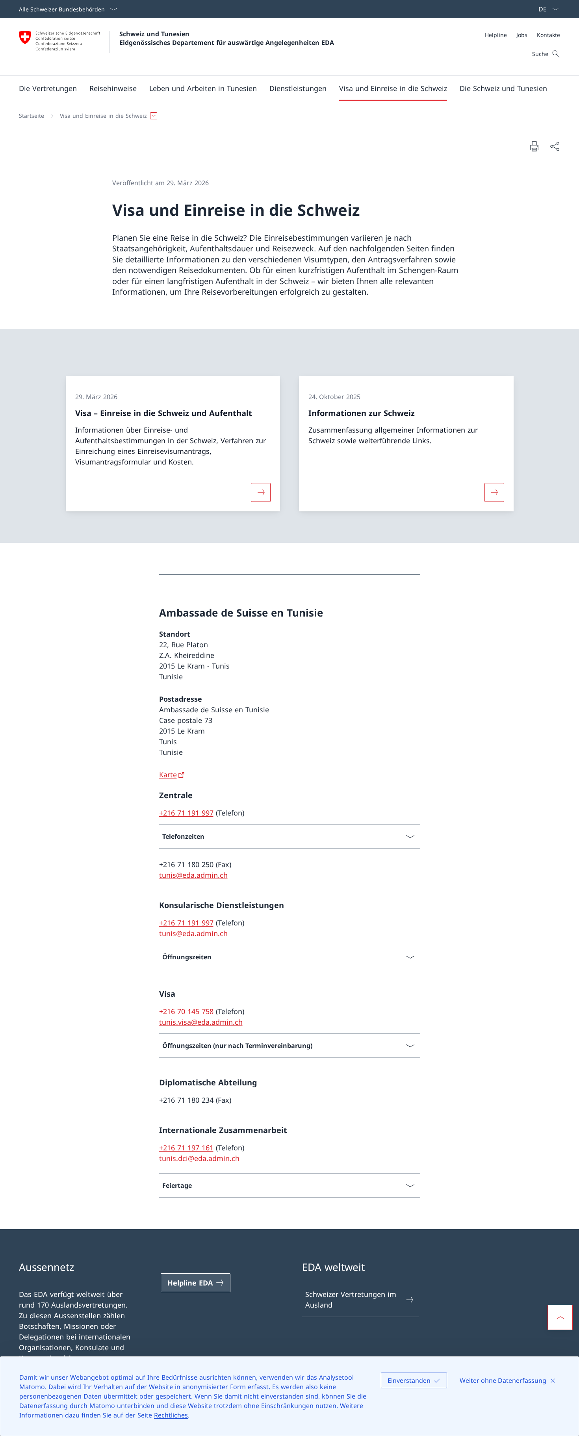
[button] (48, 88)
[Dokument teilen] (554, 146)
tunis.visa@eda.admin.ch (201, 1022)
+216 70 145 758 (186, 1011)
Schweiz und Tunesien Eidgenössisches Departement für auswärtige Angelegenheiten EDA (226, 38)
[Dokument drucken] (534, 146)
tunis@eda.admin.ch (193, 875)
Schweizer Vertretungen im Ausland (350, 1299)
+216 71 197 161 (186, 1147)
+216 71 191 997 (186, 812)
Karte (168, 774)
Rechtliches (171, 1415)
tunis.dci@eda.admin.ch (199, 1158)
